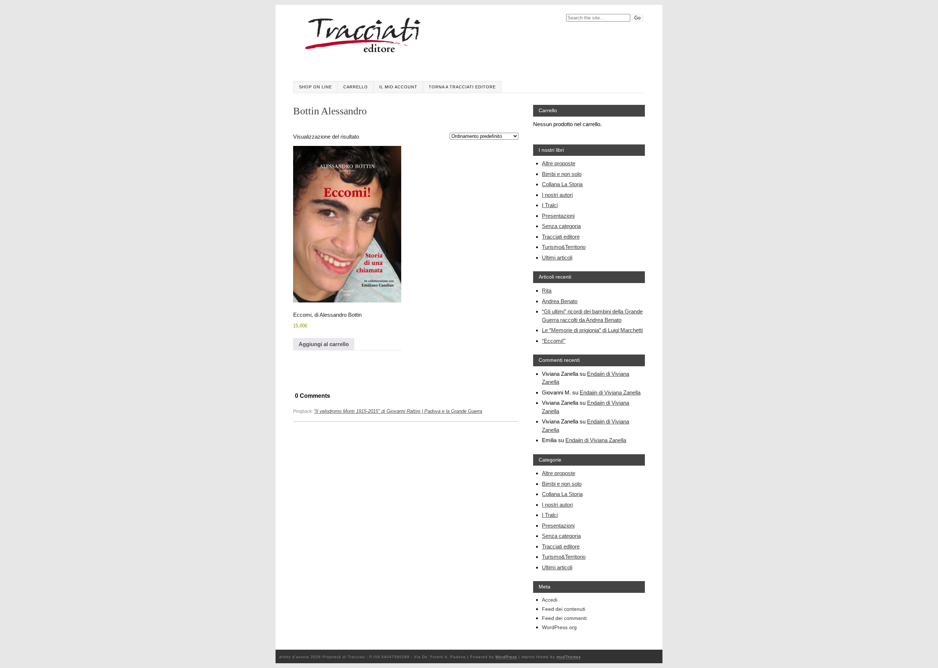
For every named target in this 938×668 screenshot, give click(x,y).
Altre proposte (558, 163)
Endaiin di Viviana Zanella (610, 392)
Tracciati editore (561, 237)
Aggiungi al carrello (324, 344)
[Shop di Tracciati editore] (363, 38)
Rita (546, 290)
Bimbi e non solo (561, 174)
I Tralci (550, 205)
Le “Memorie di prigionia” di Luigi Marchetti (592, 330)
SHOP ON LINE (315, 87)
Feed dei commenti (564, 618)
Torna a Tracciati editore (462, 87)
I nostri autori (557, 195)
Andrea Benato (559, 301)
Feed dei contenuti (563, 609)
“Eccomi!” (553, 341)
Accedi (549, 600)
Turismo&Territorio (564, 247)
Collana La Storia (562, 184)
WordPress (506, 657)
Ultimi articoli (557, 257)
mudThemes (569, 657)
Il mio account (398, 87)
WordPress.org (559, 627)
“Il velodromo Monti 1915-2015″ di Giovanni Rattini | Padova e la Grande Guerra (398, 411)
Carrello (355, 87)
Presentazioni (558, 216)
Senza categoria (561, 226)
